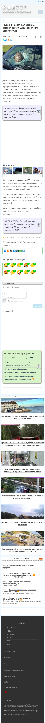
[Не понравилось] (41, 36)
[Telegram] (11, 40)
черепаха (12, 237)
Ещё (40, 559)
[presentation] (5, 172)
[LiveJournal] (17, 251)
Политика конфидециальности (14, 670)
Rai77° (9, 36)
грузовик (31, 237)
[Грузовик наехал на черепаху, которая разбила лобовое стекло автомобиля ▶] (8, 172)
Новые (5, 287)
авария (25, 237)
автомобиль (38, 237)
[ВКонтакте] (6, 40)
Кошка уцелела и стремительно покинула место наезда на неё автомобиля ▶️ (19, 574)
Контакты (7, 657)
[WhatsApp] (20, 251)
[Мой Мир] (14, 251)
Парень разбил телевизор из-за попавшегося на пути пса (17, 582)
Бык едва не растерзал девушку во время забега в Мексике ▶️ (18, 599)
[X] (11, 251)
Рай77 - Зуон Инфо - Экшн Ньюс (14, 714)
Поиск (42, 1)
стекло (18, 237)
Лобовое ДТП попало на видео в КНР (18, 358)
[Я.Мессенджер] (4, 40)
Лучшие (15, 287)
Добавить (37, 306)
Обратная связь (9, 651)
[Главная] (3, 20)
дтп (22, 237)
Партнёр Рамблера (10, 687)
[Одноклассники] (9, 40)
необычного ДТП (22, 180)
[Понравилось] (36, 36)
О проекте (7, 664)
